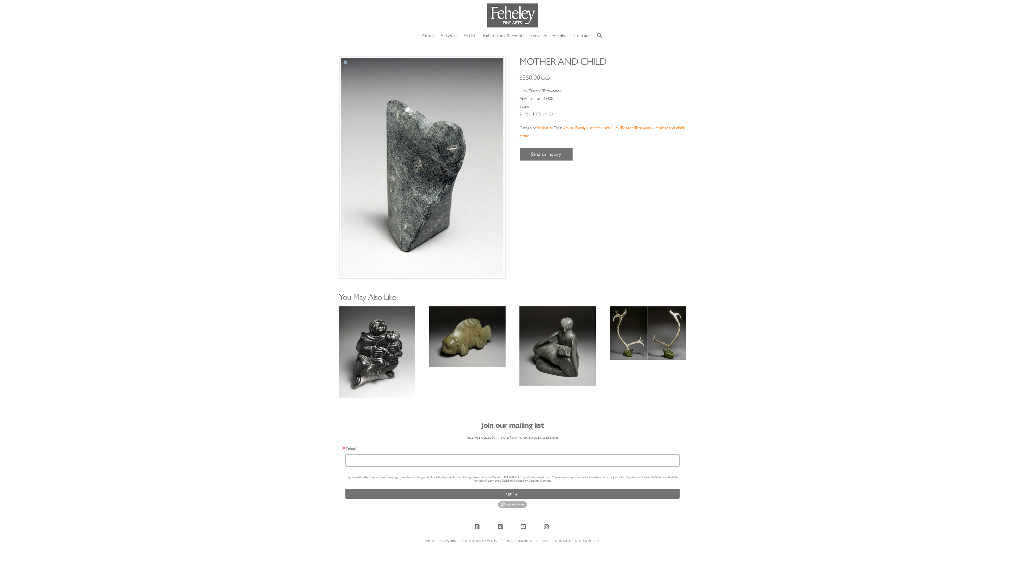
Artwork (448, 541)
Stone (524, 135)
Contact (562, 541)
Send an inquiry (546, 154)
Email (350, 449)
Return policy (587, 541)
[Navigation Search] (599, 35)
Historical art (598, 127)
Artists (507, 541)
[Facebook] (478, 526)
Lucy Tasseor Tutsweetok (632, 127)
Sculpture (545, 127)
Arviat (568, 127)
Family (580, 127)
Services (525, 541)
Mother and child (669, 127)
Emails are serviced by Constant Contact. (526, 480)
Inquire (377, 352)
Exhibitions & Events (479, 541)
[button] (346, 63)
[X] (501, 526)
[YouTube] (524, 526)
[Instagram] (547, 526)
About (430, 541)
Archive (543, 541)
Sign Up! (512, 493)
